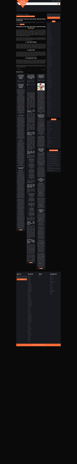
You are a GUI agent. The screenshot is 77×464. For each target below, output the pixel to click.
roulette (48, 132)
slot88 (48, 139)
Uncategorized (26, 14)
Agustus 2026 (29, 276)
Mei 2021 (48, 110)
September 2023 (30, 320)
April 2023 (48, 94)
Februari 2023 (49, 98)
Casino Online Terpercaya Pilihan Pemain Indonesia (41, 76)
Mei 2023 (29, 325)
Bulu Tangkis (49, 125)
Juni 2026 (48, 27)
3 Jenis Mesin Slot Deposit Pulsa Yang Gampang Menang (21, 77)
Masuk (40, 276)
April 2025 (48, 52)
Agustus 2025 (49, 45)
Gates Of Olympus (52, 281)
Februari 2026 (49, 34)
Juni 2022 (29, 330)
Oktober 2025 (49, 41)
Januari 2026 (49, 36)
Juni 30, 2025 (30, 80)
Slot (47, 136)
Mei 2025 (48, 50)
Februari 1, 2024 (20, 80)
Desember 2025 (49, 38)
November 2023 (49, 82)
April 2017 (29, 341)
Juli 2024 (48, 68)
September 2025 (49, 43)
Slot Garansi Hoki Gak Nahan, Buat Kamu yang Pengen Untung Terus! (31, 77)
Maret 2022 (49, 103)
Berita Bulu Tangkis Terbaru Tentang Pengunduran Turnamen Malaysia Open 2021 (39, 3)
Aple (25, 22)
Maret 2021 (49, 112)
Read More (20, 229)
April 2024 (48, 73)
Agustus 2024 (49, 66)
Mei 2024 (48, 71)
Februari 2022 (49, 105)
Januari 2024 (49, 78)
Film (48, 127)
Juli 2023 (48, 89)
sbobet (48, 134)
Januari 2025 (49, 57)
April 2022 (48, 101)
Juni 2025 (48, 48)
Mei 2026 (48, 29)
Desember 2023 (49, 80)
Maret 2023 (49, 96)
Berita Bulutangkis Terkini (23, 3)
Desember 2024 (49, 59)
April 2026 (29, 281)
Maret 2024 (49, 75)
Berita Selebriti (52, 276)
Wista (48, 146)
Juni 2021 (48, 108)
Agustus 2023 (49, 87)
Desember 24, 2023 (20, 22)
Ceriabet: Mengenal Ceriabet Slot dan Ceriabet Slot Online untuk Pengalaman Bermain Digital (53, 165)
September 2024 (49, 64)
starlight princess (49, 141)
